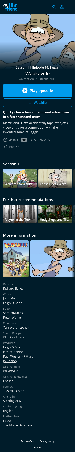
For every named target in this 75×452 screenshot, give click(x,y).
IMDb (7, 421)
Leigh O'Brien (12, 303)
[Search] (54, 7)
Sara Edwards (13, 313)
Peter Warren (13, 317)
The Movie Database (17, 425)
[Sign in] (62, 7)
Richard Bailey (13, 288)
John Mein (10, 298)
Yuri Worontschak (16, 327)
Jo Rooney (10, 361)
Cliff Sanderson (14, 337)
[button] (69, 7)
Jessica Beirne (13, 352)
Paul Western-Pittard (18, 356)
